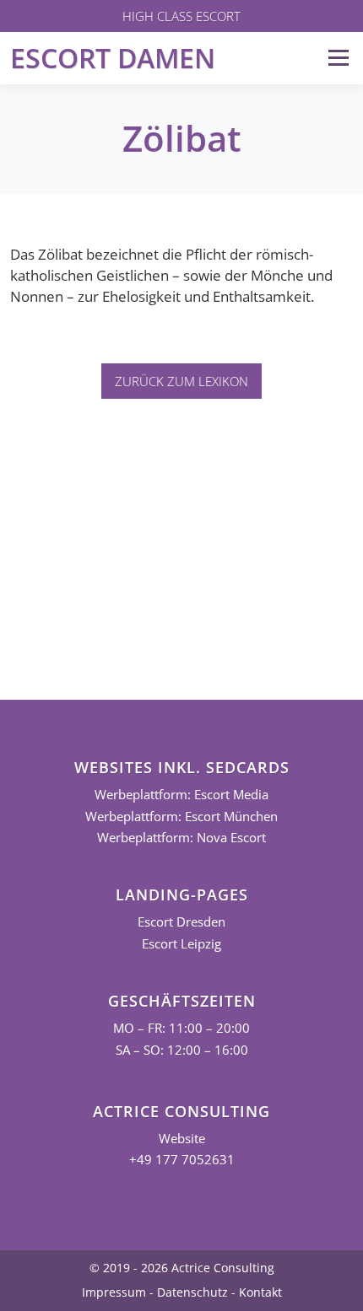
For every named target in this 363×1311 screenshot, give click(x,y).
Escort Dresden (181, 922)
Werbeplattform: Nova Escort (181, 837)
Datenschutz (192, 1292)
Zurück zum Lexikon (181, 381)
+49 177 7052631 (182, 1159)
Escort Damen (112, 58)
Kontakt (260, 1292)
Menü (338, 57)
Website (182, 1138)
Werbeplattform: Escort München (181, 816)
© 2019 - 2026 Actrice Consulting (181, 1268)
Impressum (114, 1292)
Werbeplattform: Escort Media (181, 794)
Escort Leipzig (181, 944)
